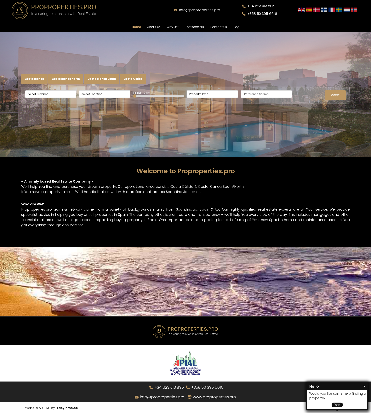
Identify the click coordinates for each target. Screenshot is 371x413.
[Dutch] (347, 10)
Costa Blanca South (102, 79)
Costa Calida (133, 79)
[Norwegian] (354, 10)
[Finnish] (324, 10)
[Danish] (316, 10)
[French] (331, 10)
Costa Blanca (34, 79)
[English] (301, 10)
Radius (141, 93)
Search (335, 95)
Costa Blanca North (66, 79)
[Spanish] (309, 10)
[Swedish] (339, 10)
